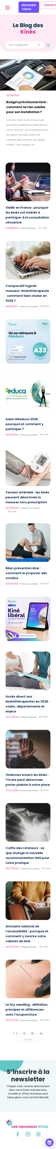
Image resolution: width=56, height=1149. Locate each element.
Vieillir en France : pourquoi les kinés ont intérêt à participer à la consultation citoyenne (27, 215)
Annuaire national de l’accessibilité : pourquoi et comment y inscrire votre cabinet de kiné (27, 933)
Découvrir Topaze (29, 7)
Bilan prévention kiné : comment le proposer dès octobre (26, 573)
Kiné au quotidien (29, 435)
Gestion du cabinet (29, 306)
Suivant (28, 1039)
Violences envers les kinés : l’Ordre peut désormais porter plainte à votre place (28, 780)
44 (41, 1033)
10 (24, 1033)
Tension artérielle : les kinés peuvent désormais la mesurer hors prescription (27, 497)
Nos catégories (18, 45)
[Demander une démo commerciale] (49, 1142)
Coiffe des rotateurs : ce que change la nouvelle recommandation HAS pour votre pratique (27, 855)
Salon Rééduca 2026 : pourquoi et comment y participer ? (25, 424)
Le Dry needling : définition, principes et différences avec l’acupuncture (27, 1009)
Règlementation (28, 228)
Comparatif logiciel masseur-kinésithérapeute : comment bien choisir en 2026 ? (27, 293)
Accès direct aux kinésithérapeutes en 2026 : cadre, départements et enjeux (28, 703)
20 (32, 1033)
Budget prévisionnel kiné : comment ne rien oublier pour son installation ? (26, 107)
